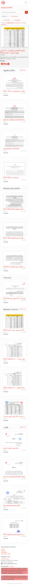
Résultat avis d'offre (11, 188)
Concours (7, 277)
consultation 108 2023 (11, 149)
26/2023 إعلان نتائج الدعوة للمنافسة (15, 267)
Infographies (16, 20)
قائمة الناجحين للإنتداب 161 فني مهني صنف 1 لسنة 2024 (12, 51)
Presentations (14, 16)
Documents (6, 20)
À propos (12, 566)
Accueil (5, 16)
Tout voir (23, 70)
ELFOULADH (2, 54)
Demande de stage (5, 554)
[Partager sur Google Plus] (8, 64)
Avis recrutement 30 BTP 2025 (14, 477)
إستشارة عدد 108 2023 (11, 177)
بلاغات (5, 427)
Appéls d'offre (9, 70)
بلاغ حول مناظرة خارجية (11, 448)
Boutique (3, 550)
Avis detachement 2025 (11, 506)
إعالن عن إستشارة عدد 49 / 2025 (14, 91)
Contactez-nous (5, 559)
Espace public (6, 7)
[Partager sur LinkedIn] (6, 64)
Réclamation (4, 552)
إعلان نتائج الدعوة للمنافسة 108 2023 (15, 238)
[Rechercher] (26, 12)
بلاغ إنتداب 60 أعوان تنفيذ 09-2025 (14, 298)
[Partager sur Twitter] (4, 64)
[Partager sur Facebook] (2, 64)
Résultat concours (10, 309)
